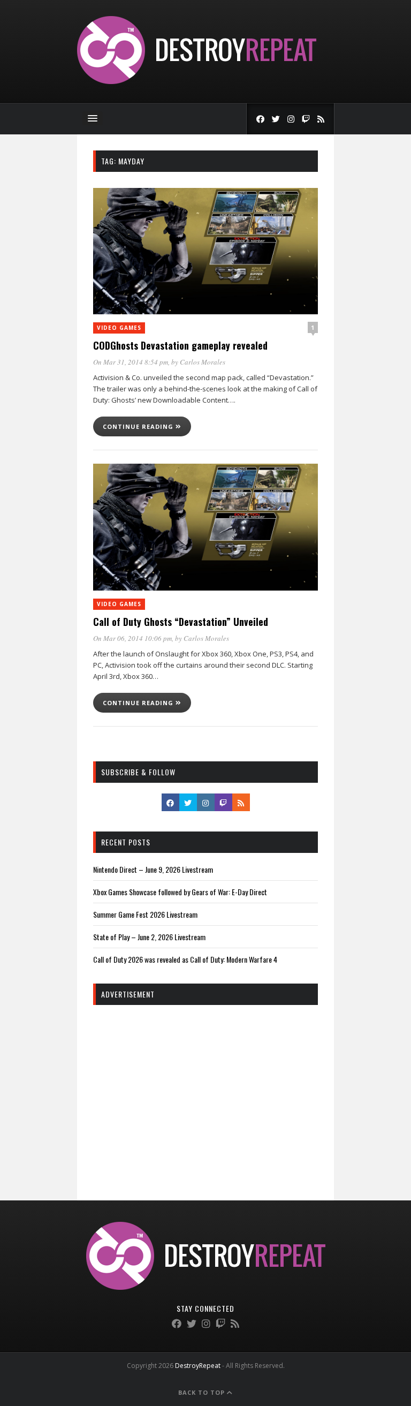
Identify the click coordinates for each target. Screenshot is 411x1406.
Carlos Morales (202, 362)
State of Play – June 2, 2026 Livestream (149, 936)
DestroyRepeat (197, 1365)
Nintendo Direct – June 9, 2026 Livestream (153, 869)
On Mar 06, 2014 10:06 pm (132, 638)
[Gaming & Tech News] (196, 81)
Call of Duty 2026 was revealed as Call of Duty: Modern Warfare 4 (185, 959)
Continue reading (139, 426)
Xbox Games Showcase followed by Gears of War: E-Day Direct (180, 891)
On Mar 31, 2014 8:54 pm (130, 362)
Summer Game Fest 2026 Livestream (145, 914)
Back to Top (202, 1392)
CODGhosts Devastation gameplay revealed (180, 345)
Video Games (119, 327)
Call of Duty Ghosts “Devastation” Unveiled (180, 622)
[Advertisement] (205, 1091)
